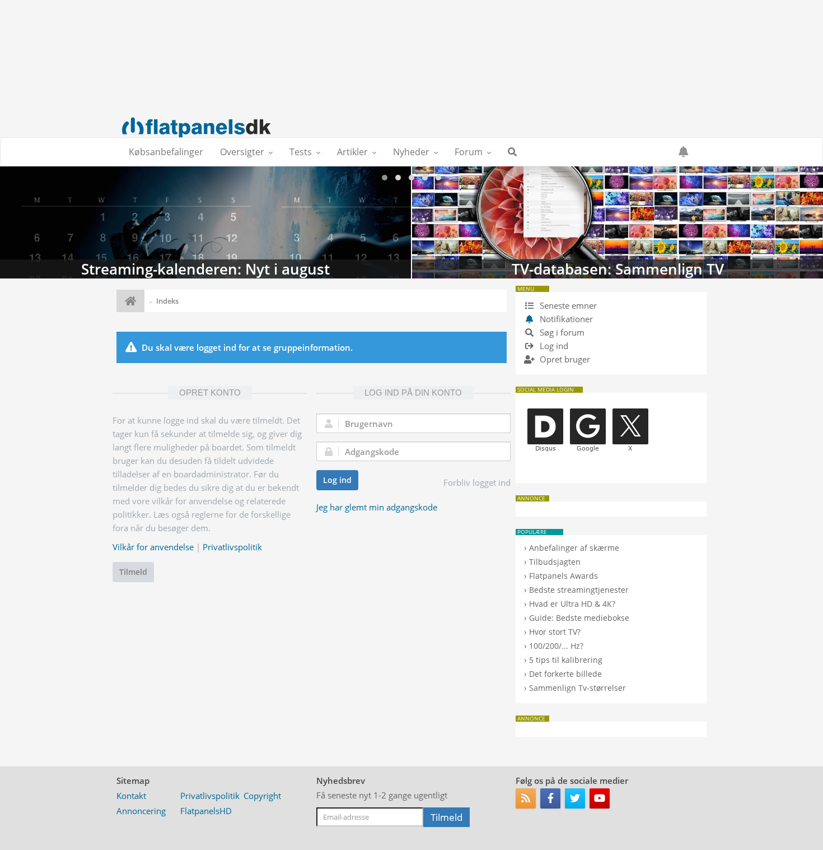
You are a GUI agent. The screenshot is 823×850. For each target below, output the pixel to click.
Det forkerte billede (565, 673)
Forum (469, 152)
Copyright (262, 795)
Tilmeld (133, 571)
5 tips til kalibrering (565, 659)
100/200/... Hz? (556, 645)
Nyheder (411, 152)
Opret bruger (563, 359)
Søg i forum (560, 332)
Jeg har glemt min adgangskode (376, 507)
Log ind (337, 480)
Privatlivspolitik (232, 546)
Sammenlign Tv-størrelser (577, 687)
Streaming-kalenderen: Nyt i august (205, 222)
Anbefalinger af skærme (574, 547)
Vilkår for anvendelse (153, 546)
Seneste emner (567, 305)
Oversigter (242, 152)
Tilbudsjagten (555, 561)
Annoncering (141, 810)
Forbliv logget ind (477, 482)
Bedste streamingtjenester (579, 589)
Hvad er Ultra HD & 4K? (572, 603)
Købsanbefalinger (166, 152)
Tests (300, 152)
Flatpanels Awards (563, 575)
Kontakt (131, 795)
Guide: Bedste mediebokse (579, 617)
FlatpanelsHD (206, 810)
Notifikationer (566, 318)
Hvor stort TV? (555, 631)
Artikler (352, 152)
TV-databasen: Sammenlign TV (617, 222)
